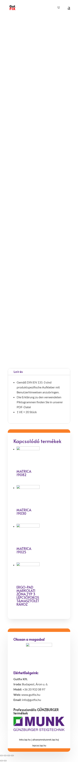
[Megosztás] (5, 755)
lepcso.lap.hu (39, 745)
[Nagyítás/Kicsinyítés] (12, 755)
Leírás (18, 371)
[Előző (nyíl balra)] (1, 760)
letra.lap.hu (25, 739)
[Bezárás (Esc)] (1, 755)
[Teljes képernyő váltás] (8, 755)
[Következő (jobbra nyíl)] (5, 760)
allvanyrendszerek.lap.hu (45, 739)
